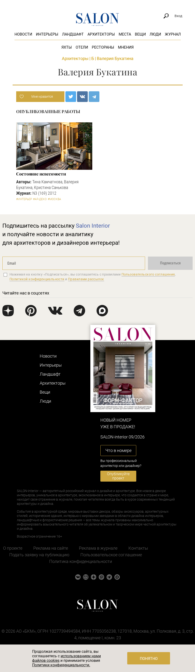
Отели (82, 47)
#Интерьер (24, 199)
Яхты (66, 47)
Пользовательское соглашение (111, 554)
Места (125, 34)
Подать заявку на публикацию (39, 554)
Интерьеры (47, 34)
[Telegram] (94, 96)
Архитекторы (101, 34)
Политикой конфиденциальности (37, 279)
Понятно (149, 658)
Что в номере (118, 450)
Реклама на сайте (50, 548)
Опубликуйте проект (118, 476)
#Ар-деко (40, 199)
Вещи (140, 34)
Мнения (126, 47)
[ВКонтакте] (82, 96)
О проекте (12, 548)
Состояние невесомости (41, 174)
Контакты (138, 548)
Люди (155, 34)
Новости (23, 34)
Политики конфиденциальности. (61, 665)
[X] (70, 96)
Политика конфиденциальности (80, 561)
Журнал (173, 34)
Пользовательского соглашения (148, 274)
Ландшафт (73, 34)
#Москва (54, 199)
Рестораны (103, 47)
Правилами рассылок (86, 279)
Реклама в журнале (98, 548)
